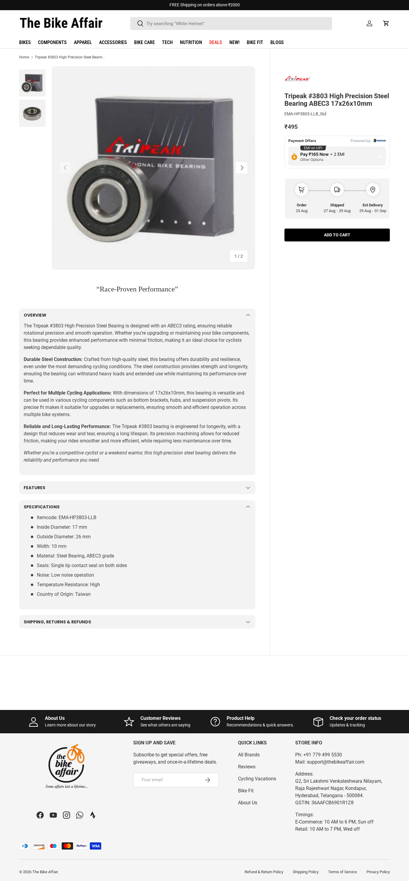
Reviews (246, 767)
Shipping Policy (306, 872)
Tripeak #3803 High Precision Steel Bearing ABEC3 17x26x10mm (71, 57)
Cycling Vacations (257, 779)
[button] (386, 23)
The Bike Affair (44, 872)
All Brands (249, 755)
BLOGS (277, 42)
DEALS (215, 42)
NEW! (234, 42)
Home (24, 57)
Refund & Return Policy (264, 872)
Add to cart (337, 234)
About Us (247, 803)
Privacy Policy (378, 872)
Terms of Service (342, 872)
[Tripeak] (299, 79)
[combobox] (231, 23)
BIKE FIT (255, 42)
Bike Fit (246, 791)
